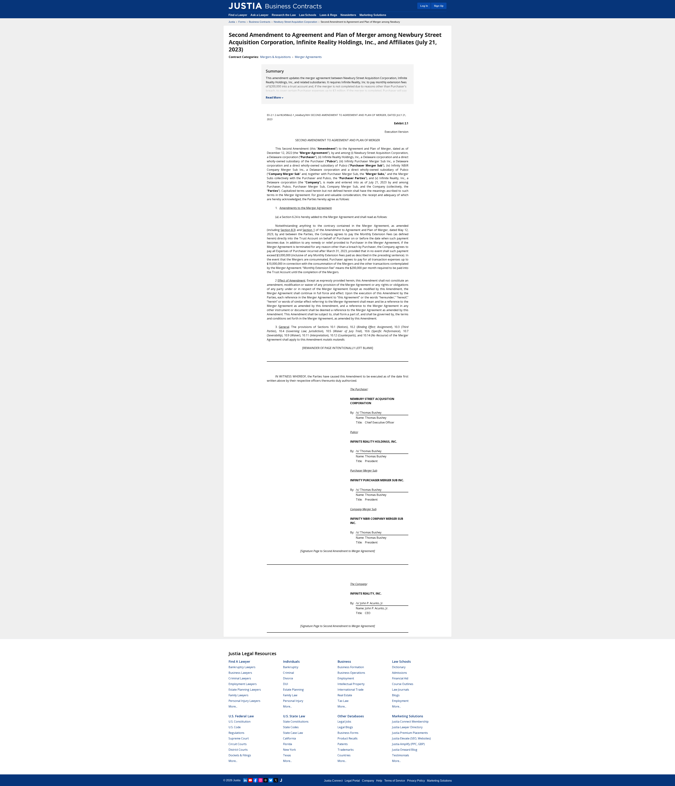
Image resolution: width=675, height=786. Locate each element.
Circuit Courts (238, 744)
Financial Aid (400, 678)
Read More (273, 97)
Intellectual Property (351, 684)
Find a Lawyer (238, 15)
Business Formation (351, 667)
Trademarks (346, 750)
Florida (287, 744)
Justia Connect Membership (410, 721)
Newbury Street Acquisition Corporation (295, 21)
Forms (242, 21)
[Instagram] (260, 780)
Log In (424, 5)
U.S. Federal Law (241, 716)
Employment (346, 678)
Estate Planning (293, 690)
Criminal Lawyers (240, 678)
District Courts (238, 750)
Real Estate (345, 695)
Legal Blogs (345, 727)
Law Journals (400, 690)
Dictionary (399, 667)
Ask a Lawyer (259, 15)
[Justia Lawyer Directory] (281, 780)
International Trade (351, 690)
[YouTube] (250, 780)
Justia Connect (333, 780)
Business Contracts (259, 21)
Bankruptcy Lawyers (242, 667)
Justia (232, 21)
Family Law (290, 695)
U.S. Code (235, 727)
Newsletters (348, 15)
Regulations (236, 733)
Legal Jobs (344, 721)
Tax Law (343, 701)
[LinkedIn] (245, 780)
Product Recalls (348, 738)
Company (368, 780)
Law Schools (307, 15)
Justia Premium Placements (410, 733)
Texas (287, 755)
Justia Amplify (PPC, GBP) (408, 744)
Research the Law (284, 15)
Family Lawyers (238, 695)
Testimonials (400, 755)
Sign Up (438, 5)
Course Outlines (402, 684)
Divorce (288, 678)
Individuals (291, 661)
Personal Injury (293, 701)
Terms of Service (394, 780)
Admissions (399, 673)
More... (233, 706)
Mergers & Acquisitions (275, 57)
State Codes (291, 727)
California (289, 738)
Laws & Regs (328, 15)
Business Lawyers (240, 673)
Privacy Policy (416, 780)
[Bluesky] (271, 780)
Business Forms (348, 733)
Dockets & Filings (240, 755)
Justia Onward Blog (404, 750)
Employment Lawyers (243, 684)
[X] (276, 780)
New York (289, 750)
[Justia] (245, 6)
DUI (285, 684)
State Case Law (293, 733)
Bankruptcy (290, 667)
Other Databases (351, 716)
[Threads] (265, 780)
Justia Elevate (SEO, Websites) (411, 738)
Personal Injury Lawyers (244, 701)
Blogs (396, 695)
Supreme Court (239, 738)
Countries (344, 755)
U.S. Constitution (239, 721)
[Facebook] (255, 780)
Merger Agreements (308, 57)
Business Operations (351, 673)
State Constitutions (295, 721)
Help (379, 780)
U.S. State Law (294, 716)
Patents (343, 744)
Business (344, 661)
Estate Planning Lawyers (245, 690)
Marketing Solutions (372, 15)
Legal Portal (352, 780)
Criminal (288, 673)
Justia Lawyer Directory (407, 727)
